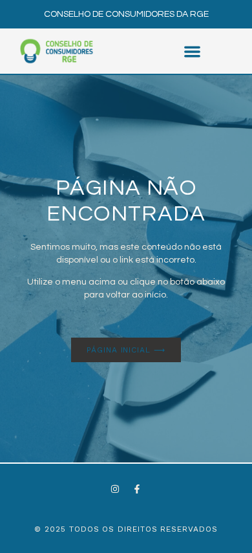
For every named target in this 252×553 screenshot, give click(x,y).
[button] (193, 51)
